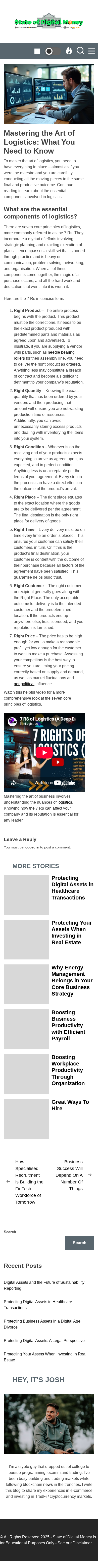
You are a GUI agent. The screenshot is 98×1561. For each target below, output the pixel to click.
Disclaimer (82, 1543)
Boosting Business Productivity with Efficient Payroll (68, 1025)
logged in (32, 847)
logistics (65, 802)
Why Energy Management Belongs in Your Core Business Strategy (72, 980)
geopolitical (24, 684)
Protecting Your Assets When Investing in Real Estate (72, 933)
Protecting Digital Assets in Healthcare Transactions (72, 888)
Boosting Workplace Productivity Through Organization (68, 1070)
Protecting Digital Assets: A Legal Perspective (44, 1340)
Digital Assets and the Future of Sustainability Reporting (44, 1285)
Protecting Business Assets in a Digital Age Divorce (42, 1324)
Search (10, 1232)
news (48, 1484)
